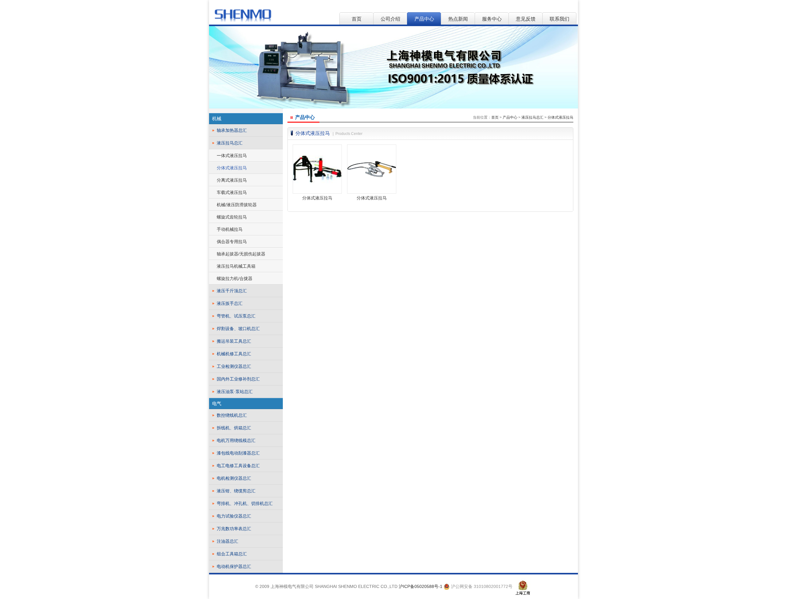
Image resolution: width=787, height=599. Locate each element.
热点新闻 (458, 19)
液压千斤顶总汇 (232, 290)
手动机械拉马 (230, 229)
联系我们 (559, 19)
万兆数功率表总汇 (234, 528)
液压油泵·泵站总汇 (235, 391)
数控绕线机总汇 (232, 415)
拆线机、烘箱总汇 (234, 427)
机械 (216, 118)
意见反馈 (526, 19)
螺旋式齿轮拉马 (232, 217)
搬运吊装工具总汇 (234, 341)
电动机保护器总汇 (234, 566)
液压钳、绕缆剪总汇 (236, 490)
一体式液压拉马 (232, 155)
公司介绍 (390, 19)
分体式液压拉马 (232, 167)
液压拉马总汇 (230, 142)
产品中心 (424, 19)
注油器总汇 (227, 541)
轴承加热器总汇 (232, 130)
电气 (216, 403)
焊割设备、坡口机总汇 (238, 328)
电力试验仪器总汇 (234, 516)
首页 (357, 19)
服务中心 (492, 19)
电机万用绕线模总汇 (236, 440)
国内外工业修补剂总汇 (238, 378)
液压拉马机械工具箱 (236, 266)
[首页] (243, 15)
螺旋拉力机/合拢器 (234, 278)
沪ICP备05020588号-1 (420, 586)
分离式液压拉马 (232, 180)
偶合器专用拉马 (232, 241)
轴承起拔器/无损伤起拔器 (241, 253)
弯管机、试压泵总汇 (236, 315)
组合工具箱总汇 (232, 553)
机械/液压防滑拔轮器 (237, 204)
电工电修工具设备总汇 (238, 465)
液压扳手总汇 (230, 303)
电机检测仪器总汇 (234, 478)
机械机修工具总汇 (234, 353)
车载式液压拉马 (232, 192)
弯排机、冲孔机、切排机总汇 (245, 503)
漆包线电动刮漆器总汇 (238, 453)
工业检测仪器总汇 (234, 366)
